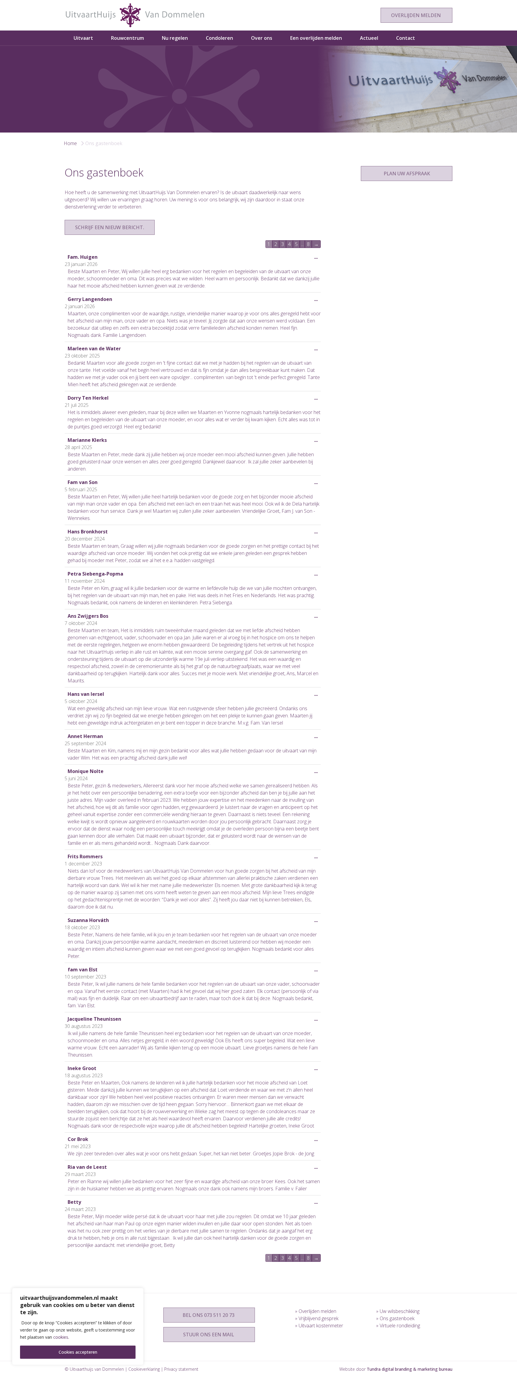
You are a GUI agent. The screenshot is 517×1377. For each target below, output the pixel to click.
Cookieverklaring (144, 1369)
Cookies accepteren (78, 1352)
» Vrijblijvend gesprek (316, 1318)
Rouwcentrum (127, 38)
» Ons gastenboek (395, 1318)
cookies (60, 1337)
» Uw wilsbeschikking (397, 1311)
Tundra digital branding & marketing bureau (409, 1369)
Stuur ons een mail (209, 1334)
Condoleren (219, 38)
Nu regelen (175, 38)
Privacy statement (181, 1369)
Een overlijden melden (316, 38)
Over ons (261, 38)
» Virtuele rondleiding (398, 1325)
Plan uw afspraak (407, 173)
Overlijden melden (416, 15)
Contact (405, 38)
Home (70, 143)
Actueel (369, 38)
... (317, 258)
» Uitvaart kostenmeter (319, 1325)
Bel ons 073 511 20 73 (209, 1315)
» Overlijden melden (315, 1311)
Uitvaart (83, 38)
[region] (78, 1326)
